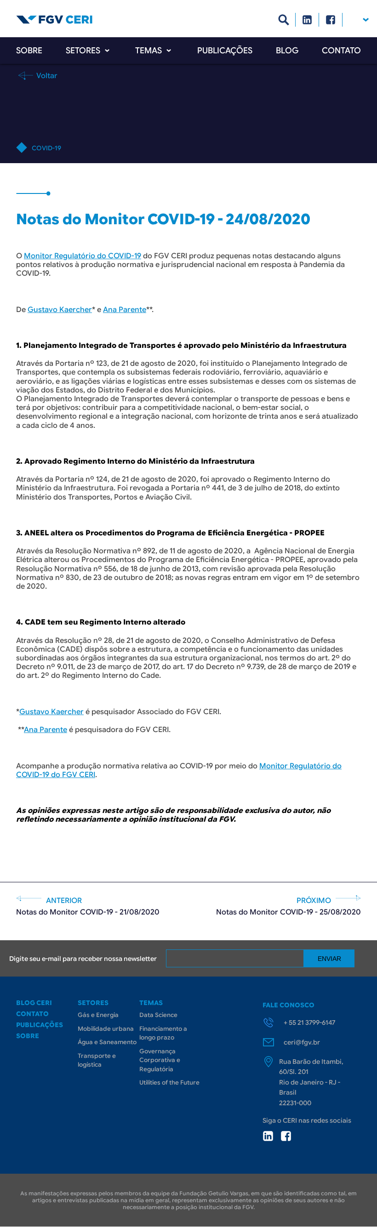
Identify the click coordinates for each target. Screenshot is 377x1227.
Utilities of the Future (169, 1082)
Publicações (224, 50)
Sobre (29, 50)
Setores (83, 50)
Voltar (45, 75)
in (268, 1136)
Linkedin (307, 20)
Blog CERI (34, 1003)
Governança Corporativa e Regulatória (159, 1060)
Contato (341, 50)
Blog (287, 50)
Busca (284, 20)
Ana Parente (124, 309)
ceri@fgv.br (302, 1042)
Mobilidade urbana (106, 1029)
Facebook (331, 20)
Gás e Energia (98, 1015)
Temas (148, 50)
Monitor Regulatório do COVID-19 (82, 256)
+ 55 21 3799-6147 (309, 1022)
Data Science (158, 1015)
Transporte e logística (97, 1060)
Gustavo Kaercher (60, 309)
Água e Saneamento (107, 1042)
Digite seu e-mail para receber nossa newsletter (83, 958)
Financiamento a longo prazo (163, 1033)
